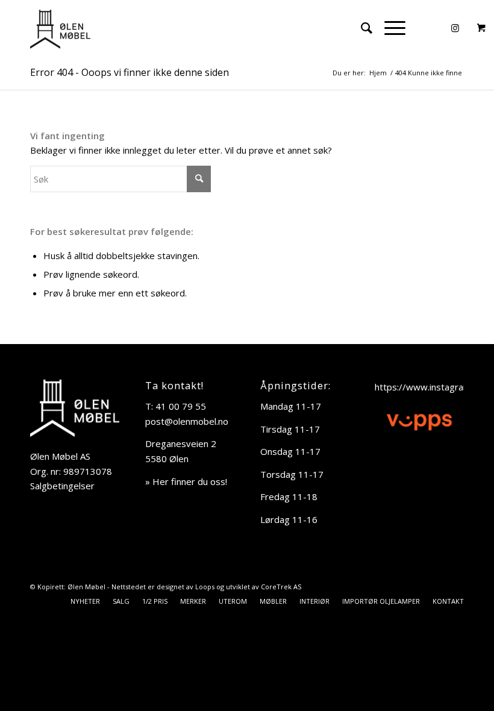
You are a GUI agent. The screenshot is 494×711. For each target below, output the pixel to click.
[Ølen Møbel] (60, 28)
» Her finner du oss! (186, 481)
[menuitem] (360, 28)
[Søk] (360, 28)
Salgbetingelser (62, 486)
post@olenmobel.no (186, 421)
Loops (204, 586)
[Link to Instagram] (455, 28)
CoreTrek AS (281, 586)
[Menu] (388, 28)
